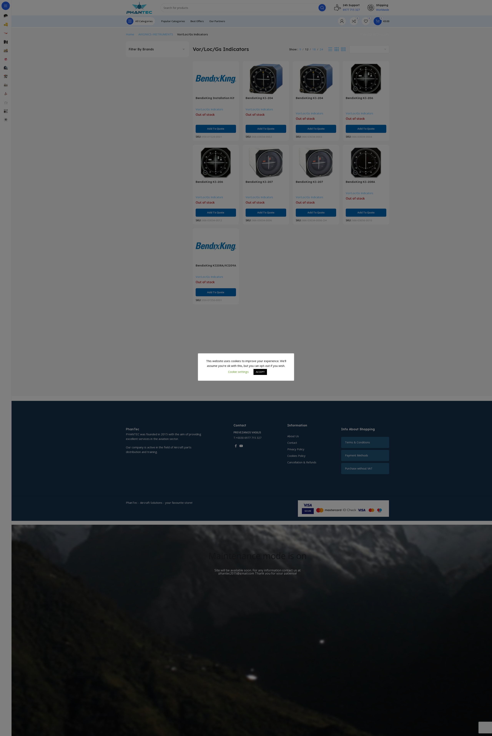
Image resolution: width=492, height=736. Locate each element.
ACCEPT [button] (260, 372)
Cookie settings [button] (238, 372)
